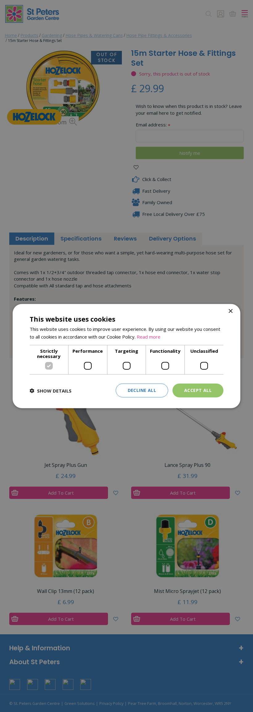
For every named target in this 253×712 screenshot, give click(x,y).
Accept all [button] (198, 390)
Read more (148, 336)
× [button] (230, 311)
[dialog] (126, 356)
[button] (51, 390)
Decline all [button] (142, 390)
